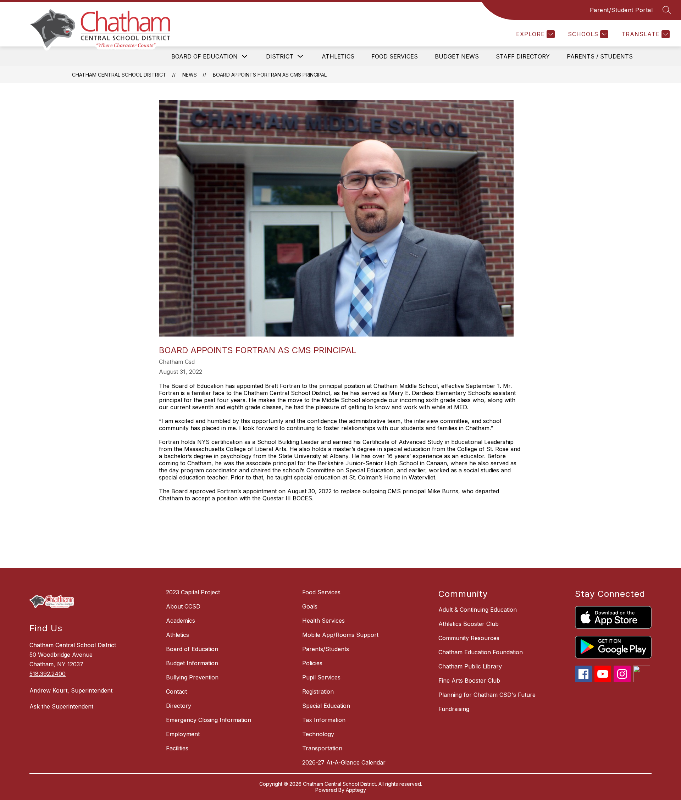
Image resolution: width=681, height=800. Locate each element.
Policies (312, 663)
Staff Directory (523, 56)
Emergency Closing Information (208, 719)
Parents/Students (325, 648)
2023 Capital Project (193, 592)
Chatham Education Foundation (480, 652)
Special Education (326, 705)
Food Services (394, 56)
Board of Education (204, 56)
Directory (178, 705)
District (279, 56)
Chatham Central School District (119, 75)
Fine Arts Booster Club (469, 680)
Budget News (457, 56)
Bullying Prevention (192, 677)
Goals (309, 606)
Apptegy (356, 790)
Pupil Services (321, 677)
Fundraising (453, 708)
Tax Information (323, 719)
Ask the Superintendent (61, 706)
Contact (176, 691)
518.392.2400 (47, 673)
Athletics (338, 56)
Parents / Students (600, 56)
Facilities (177, 748)
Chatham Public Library (470, 666)
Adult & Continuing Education (477, 609)
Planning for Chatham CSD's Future (487, 694)
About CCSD (183, 606)
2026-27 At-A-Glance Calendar (344, 762)
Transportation (322, 748)
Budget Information (192, 663)
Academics (180, 620)
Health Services (323, 620)
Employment (183, 734)
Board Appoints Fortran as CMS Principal (270, 75)
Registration (318, 691)
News (189, 75)
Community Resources (468, 637)
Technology (318, 734)
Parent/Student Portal (621, 9)
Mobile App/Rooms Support (340, 634)
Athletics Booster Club (468, 623)
